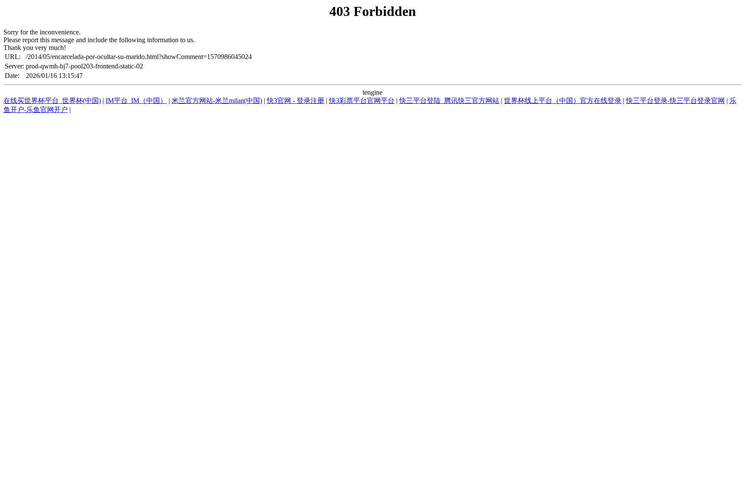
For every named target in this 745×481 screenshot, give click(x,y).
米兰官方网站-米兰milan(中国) (217, 100)
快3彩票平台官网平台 (361, 100)
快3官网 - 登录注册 (295, 100)
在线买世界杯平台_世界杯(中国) (52, 100)
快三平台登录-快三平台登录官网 (675, 100)
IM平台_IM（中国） (136, 100)
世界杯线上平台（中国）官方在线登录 (562, 100)
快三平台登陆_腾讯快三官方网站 (449, 100)
